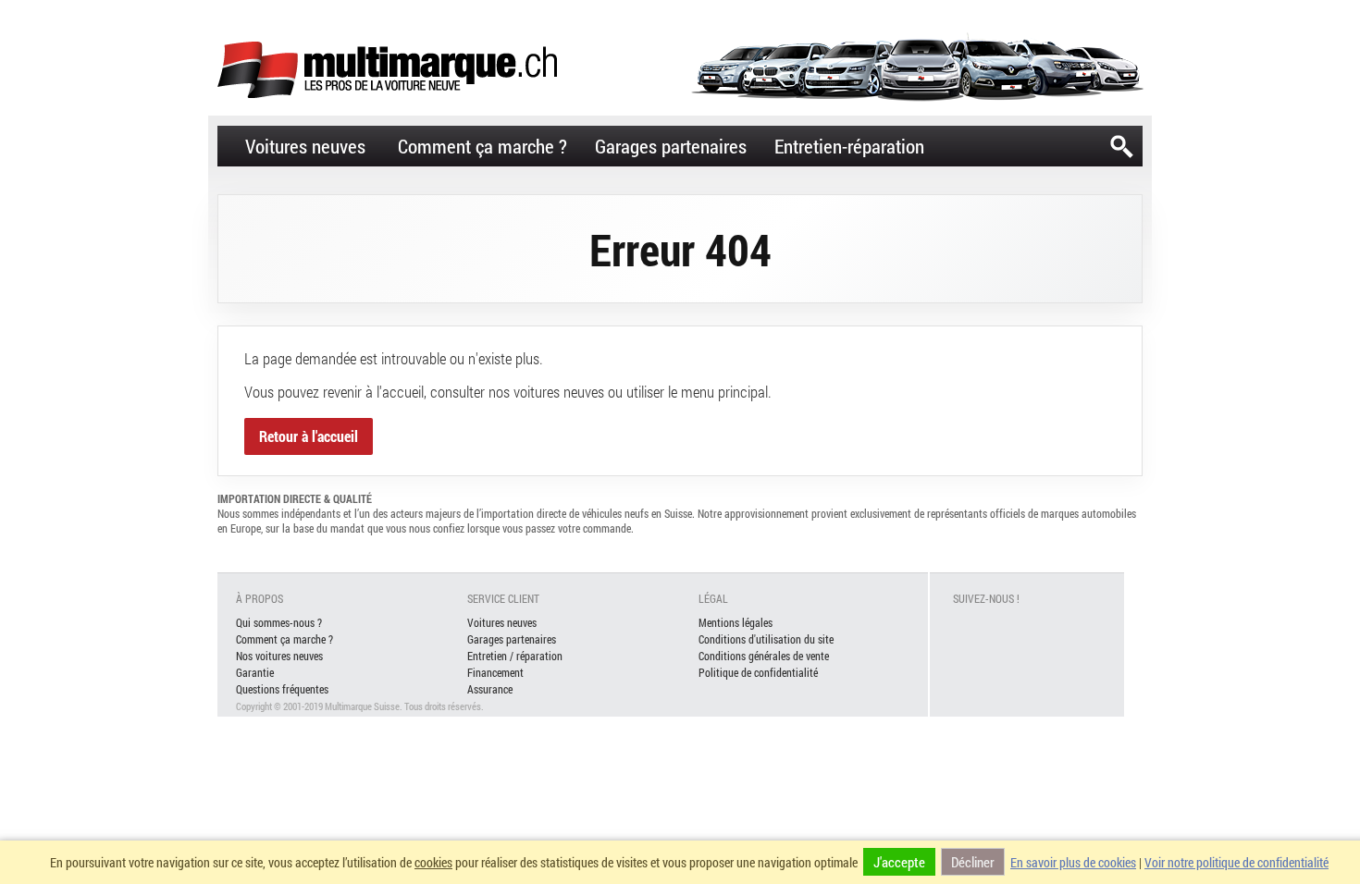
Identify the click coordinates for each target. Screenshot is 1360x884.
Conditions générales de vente (764, 655)
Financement (495, 672)
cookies (433, 862)
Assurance (490, 688)
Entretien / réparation (515, 655)
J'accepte (899, 862)
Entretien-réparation (849, 146)
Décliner (973, 862)
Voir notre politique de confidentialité (1236, 862)
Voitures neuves (305, 146)
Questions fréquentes (282, 688)
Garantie (255, 672)
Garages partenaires (671, 146)
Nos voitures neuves (279, 655)
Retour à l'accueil (308, 436)
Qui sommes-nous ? (279, 622)
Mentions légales (736, 622)
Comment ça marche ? (482, 146)
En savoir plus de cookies (1073, 862)
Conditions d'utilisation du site (766, 639)
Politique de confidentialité (758, 672)
